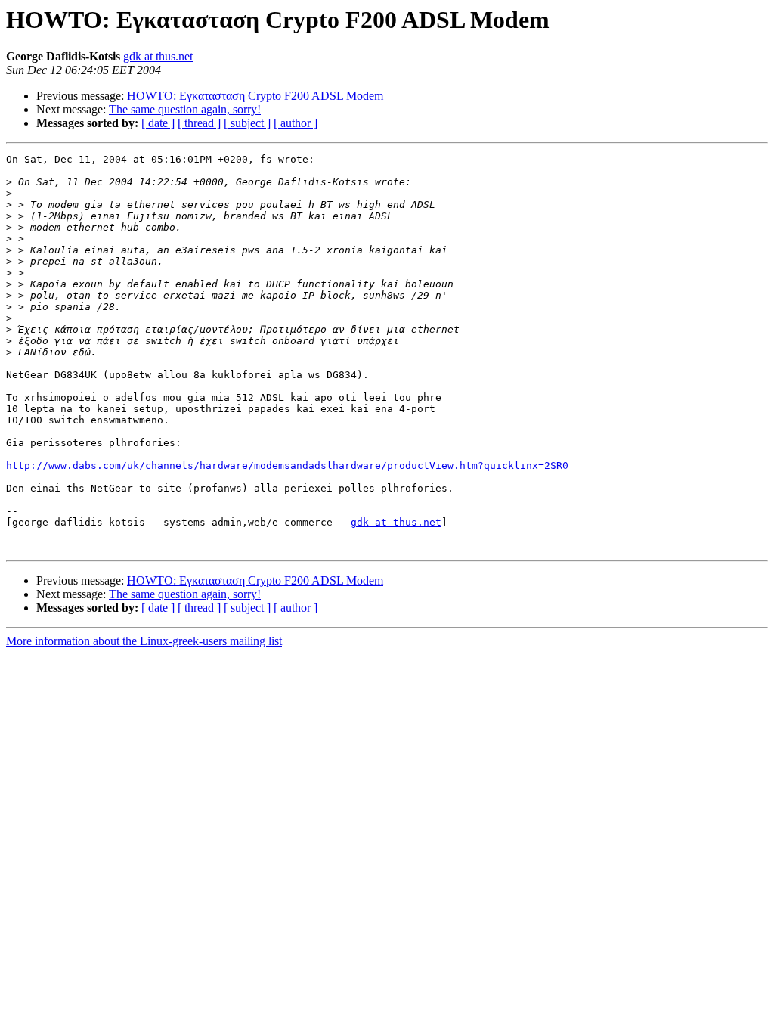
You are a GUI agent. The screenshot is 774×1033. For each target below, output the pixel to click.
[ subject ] (247, 122)
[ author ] (295, 122)
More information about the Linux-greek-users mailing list (144, 640)
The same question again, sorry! (185, 109)
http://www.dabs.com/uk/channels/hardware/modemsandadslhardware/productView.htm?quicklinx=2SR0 (287, 465)
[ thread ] (199, 122)
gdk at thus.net (158, 56)
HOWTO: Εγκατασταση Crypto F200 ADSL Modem (255, 95)
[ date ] (158, 122)
